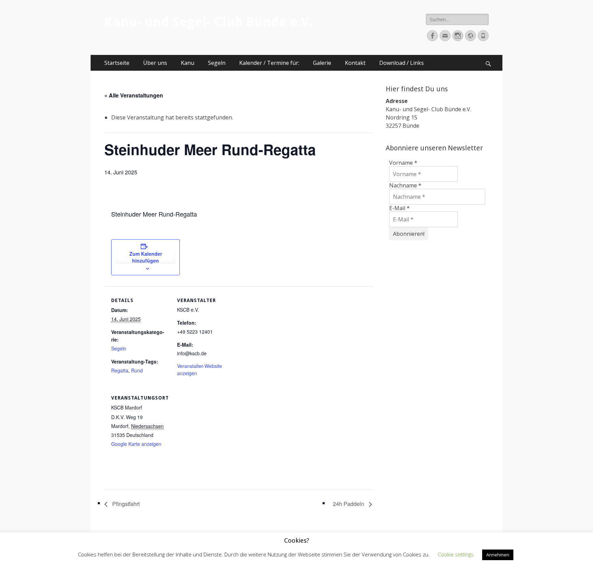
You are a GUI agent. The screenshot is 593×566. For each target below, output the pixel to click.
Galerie (322, 63)
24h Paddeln (349, 504)
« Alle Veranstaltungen (133, 95)
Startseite (116, 63)
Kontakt (355, 63)
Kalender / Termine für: (269, 63)
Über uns (155, 63)
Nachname (405, 185)
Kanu (187, 63)
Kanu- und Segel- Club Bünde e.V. (208, 22)
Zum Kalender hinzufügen (145, 257)
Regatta (119, 370)
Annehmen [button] (497, 555)
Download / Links (401, 63)
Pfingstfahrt (125, 504)
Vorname (403, 162)
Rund (137, 370)
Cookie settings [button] (456, 554)
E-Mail (399, 208)
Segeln (216, 63)
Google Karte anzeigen (136, 443)
